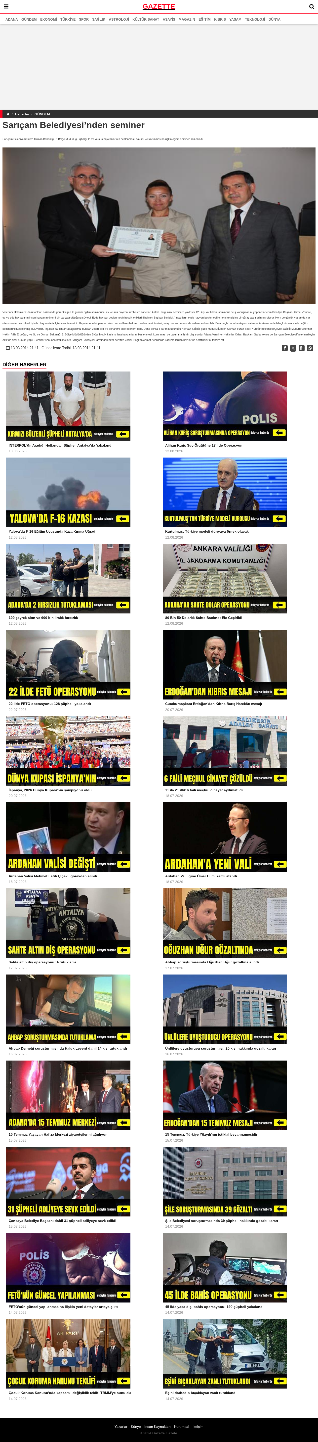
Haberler (22, 114)
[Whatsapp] (310, 348)
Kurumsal (181, 1427)
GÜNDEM (42, 114)
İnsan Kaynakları (157, 1427)
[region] (159, 66)
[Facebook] (285, 348)
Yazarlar (121, 1427)
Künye (136, 1427)
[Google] (302, 348)
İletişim (198, 1427)
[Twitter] (293, 348)
